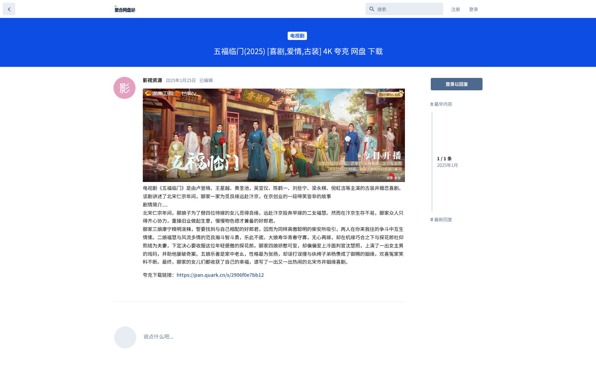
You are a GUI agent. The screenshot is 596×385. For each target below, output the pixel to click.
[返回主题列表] (9, 9)
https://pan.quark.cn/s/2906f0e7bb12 (220, 274)
